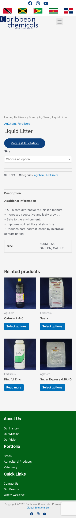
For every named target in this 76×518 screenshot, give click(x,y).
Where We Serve (14, 495)
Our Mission (11, 434)
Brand (32, 117)
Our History (11, 428)
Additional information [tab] (20, 200)
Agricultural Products (18, 461)
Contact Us (11, 483)
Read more (13, 387)
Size (7, 151)
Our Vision (10, 439)
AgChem (44, 117)
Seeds (8, 456)
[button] (59, 21)
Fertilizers (20, 117)
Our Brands (11, 489)
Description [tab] (12, 193)
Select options (16, 326)
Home (8, 117)
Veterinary (10, 467)
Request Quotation (25, 143)
